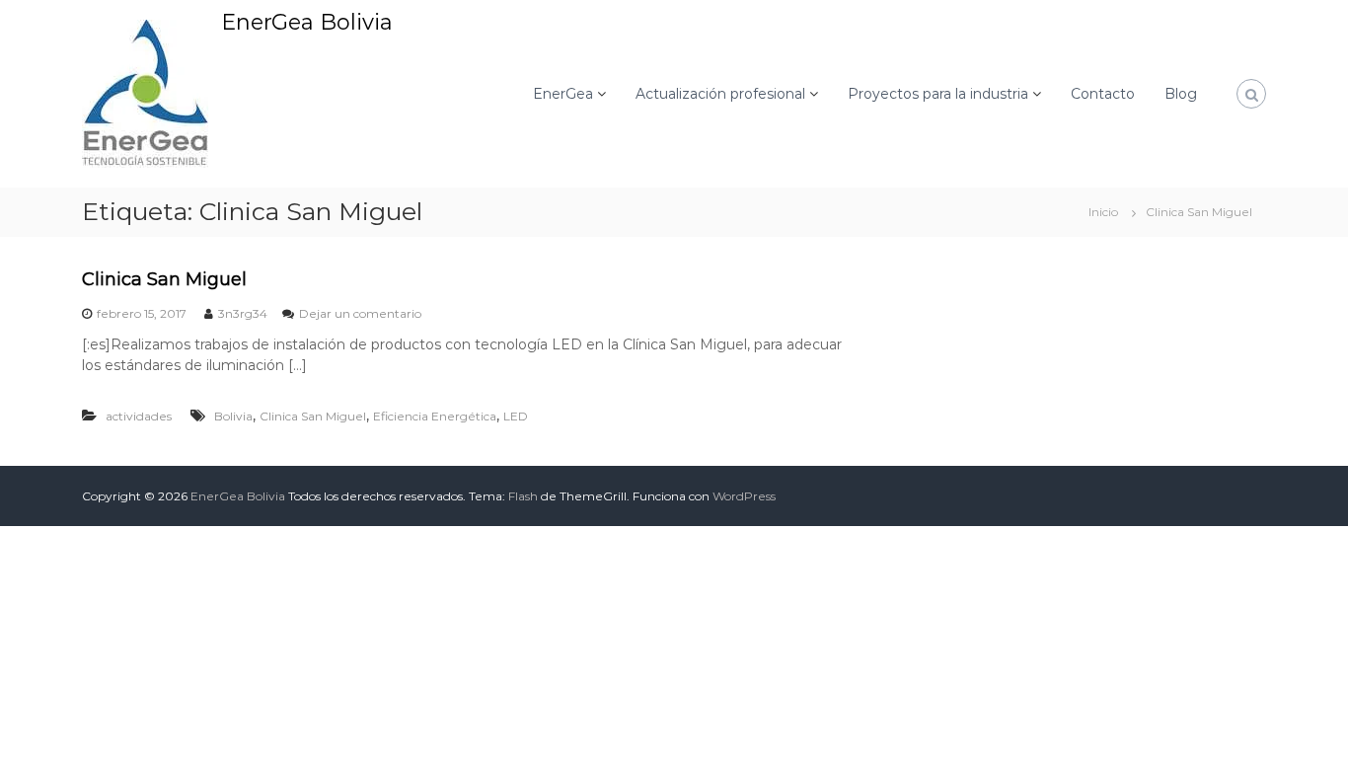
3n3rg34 (242, 313)
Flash (523, 496)
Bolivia (233, 416)
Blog (1180, 94)
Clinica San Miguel (164, 279)
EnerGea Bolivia (307, 22)
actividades (139, 416)
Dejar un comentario (360, 313)
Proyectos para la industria (938, 94)
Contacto (1103, 94)
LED (515, 416)
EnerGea (563, 94)
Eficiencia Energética (434, 416)
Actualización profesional (720, 94)
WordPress (744, 496)
